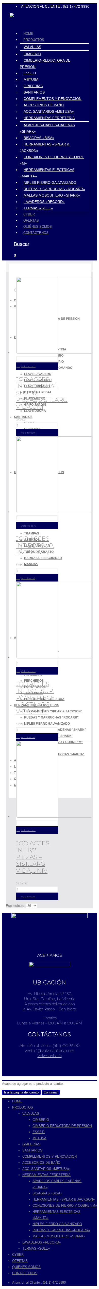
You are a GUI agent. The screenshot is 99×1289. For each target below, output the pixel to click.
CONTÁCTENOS (35, 233)
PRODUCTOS (33, 40)
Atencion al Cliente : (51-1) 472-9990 (39, 1282)
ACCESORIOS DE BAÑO (44, 105)
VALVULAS (32, 47)
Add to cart (28, 366)
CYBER (29, 214)
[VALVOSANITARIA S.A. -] (24, 25)
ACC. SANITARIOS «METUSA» (49, 111)
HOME (28, 34)
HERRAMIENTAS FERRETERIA (49, 118)
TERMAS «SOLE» (38, 208)
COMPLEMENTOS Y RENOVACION (52, 99)
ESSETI (30, 73)
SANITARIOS (34, 92)
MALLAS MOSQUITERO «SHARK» (52, 195)
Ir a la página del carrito (21, 1092)
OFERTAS (31, 220)
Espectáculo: (16, 906)
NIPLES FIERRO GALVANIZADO (50, 182)
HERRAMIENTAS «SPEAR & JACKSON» (63, 1199)
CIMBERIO (32, 54)
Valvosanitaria (50, 1055)
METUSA (31, 79)
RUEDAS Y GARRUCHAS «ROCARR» (54, 189)
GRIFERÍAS (33, 86)
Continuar (51, 1092)
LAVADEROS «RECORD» (44, 202)
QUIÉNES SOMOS (37, 227)
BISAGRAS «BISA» (39, 138)
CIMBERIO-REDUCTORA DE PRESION (62, 1126)
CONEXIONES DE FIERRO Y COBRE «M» (64, 1205)
